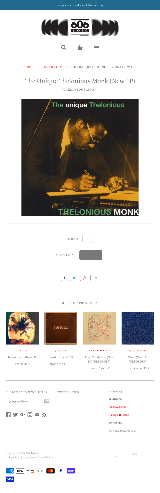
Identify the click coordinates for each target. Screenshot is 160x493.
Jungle (60, 350)
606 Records (32, 453)
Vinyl (64, 67)
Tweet (74, 278)
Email (94, 278)
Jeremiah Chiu (99, 350)
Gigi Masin (137, 350)
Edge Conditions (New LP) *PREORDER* (99, 359)
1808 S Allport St (118, 407)
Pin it (84, 278)
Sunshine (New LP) (61, 357)
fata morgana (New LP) (22, 357)
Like (64, 278)
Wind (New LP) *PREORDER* (137, 359)
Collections (46, 67)
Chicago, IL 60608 (119, 415)
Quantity (72, 239)
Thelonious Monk (80, 89)
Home (29, 67)
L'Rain (22, 350)
